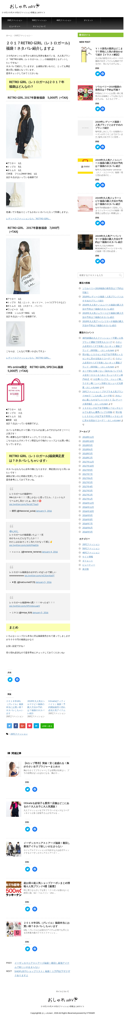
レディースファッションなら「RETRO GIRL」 (28, 218)
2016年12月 (88, 503)
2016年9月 (87, 515)
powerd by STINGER (86, 1013)
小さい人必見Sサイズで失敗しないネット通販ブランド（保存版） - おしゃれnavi (102, 346)
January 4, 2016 (50, 551)
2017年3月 (87, 490)
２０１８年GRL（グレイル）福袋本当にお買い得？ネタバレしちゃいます (14, 707)
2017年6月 (87, 478)
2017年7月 (87, 474)
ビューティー (14, 26)
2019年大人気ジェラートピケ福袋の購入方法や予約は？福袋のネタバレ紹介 (109, 200)
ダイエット (88, 20)
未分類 (85, 569)
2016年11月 (88, 507)
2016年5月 (87, 531)
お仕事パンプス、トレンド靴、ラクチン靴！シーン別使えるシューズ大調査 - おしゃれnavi (102, 383)
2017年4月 (87, 486)
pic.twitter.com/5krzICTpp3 (23, 504)
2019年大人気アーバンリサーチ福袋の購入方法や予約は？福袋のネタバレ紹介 (109, 238)
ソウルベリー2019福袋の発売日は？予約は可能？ (108, 88)
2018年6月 (87, 449)
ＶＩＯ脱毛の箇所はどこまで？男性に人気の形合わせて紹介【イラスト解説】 (109, 51)
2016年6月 (87, 527)
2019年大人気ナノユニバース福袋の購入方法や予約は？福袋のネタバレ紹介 (109, 162)
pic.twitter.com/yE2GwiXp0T (40, 575)
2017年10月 (88, 466)
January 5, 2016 (44, 511)
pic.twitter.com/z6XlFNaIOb (24, 545)
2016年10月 (88, 511)
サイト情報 (87, 556)
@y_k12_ (13, 531)
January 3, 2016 (44, 582)
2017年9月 (87, 470)
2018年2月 (87, 457)
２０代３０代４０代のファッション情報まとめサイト (62, 1006)
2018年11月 (88, 437)
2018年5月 (87, 453)
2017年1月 (87, 498)
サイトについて (39, 26)
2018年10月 (88, 441)
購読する (85, 34)
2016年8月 (87, 519)
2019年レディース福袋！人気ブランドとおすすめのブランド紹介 (109, 124)
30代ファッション (39, 20)
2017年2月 (87, 494)
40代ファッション (63, 20)
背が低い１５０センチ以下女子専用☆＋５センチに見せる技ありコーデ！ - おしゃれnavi (102, 416)
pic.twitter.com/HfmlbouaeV (24, 606)
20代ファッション (14, 20)
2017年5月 (87, 482)
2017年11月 (88, 461)
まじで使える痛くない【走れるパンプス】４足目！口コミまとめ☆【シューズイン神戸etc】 (102, 375)
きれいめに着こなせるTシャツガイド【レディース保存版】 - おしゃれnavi (102, 399)
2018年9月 (87, 445)
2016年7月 (87, 523)
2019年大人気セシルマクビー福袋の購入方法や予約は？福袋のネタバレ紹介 (36, 707)
